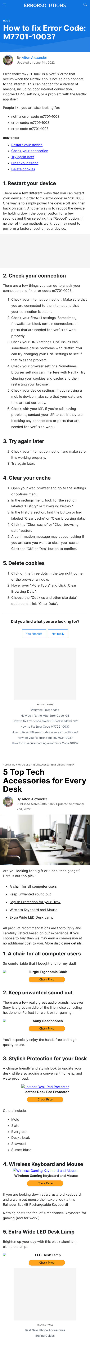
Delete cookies (23, 169)
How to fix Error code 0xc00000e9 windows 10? (45, 721)
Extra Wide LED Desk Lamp (31, 917)
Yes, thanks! (34, 633)
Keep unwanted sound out (30, 894)
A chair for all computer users (33, 886)
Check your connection (29, 151)
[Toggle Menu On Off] (4, 5)
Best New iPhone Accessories (45, 1330)
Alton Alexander (34, 57)
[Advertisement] (45, 251)
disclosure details (68, 943)
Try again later (22, 157)
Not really (58, 633)
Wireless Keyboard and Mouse (33, 910)
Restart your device (26, 145)
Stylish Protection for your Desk (35, 902)
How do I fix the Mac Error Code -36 (45, 715)
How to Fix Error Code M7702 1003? (45, 726)
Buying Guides (21, 764)
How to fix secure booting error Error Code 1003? (45, 743)
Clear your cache (24, 163)
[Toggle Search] (85, 5)
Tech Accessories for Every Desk (54, 764)
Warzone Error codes (45, 710)
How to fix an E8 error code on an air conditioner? (45, 732)
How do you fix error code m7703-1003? (45, 737)
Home (6, 20)
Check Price (46, 979)
